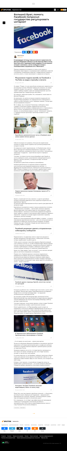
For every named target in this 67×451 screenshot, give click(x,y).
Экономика (34, 424)
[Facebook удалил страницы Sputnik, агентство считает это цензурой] (33, 272)
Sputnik (16, 49)
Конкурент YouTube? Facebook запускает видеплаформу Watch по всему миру (28, 386)
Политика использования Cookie (8, 437)
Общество (40, 424)
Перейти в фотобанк (30, 49)
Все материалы (20, 57)
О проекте (3, 436)
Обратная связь (44, 437)
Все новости (23, 407)
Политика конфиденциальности (46, 436)
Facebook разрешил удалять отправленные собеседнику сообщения (33, 229)
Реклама (26, 436)
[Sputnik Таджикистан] (6, 10)
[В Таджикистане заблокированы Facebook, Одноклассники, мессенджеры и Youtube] (33, 323)
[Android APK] (5, 442)
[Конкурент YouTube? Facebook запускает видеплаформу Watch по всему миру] (33, 375)
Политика (27, 424)
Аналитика (53, 424)
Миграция (46, 424)
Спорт (59, 424)
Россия (21, 424)
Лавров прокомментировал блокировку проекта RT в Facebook (32, 192)
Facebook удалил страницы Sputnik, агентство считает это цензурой (33, 283)
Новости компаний (34, 436)
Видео (63, 424)
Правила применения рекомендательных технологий (28, 437)
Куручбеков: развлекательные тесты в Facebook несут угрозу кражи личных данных (33, 136)
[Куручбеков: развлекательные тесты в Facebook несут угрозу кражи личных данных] (33, 125)
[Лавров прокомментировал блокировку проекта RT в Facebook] (33, 181)
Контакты (9, 436)
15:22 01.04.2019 (17, 24)
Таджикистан (4, 424)
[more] (51, 82)
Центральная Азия (13, 424)
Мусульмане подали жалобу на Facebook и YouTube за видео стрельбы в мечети (33, 79)
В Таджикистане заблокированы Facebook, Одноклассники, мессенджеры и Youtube (29, 334)
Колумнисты (16, 407)
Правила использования (18, 436)
